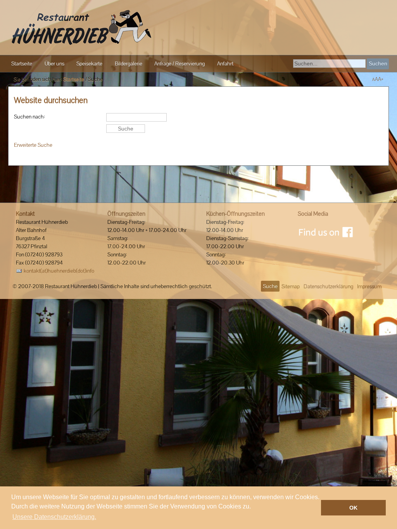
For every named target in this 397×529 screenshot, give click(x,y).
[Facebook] (325, 232)
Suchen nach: (29, 116)
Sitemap (290, 286)
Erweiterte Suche (33, 144)
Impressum (369, 286)
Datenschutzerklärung (328, 286)
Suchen (378, 63)
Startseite (73, 79)
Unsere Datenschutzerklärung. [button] (54, 517)
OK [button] (353, 508)
